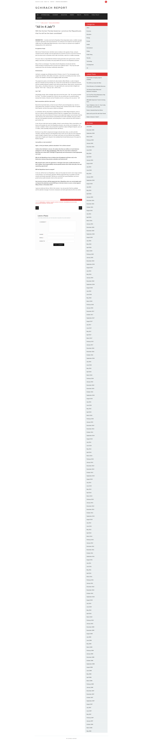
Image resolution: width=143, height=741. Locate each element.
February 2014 (90, 459)
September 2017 (91, 318)
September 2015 (91, 395)
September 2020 (91, 234)
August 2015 (90, 398)
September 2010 (91, 596)
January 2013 (90, 502)
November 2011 (90, 549)
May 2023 (89, 173)
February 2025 (90, 140)
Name (41, 234)
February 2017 (90, 341)
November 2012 (90, 509)
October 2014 (90, 432)
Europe (88, 41)
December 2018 (90, 281)
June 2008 (89, 670)
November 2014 (90, 428)
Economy (55, 15)
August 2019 (90, 267)
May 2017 (89, 331)
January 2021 (90, 224)
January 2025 (90, 143)
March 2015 (89, 415)
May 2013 (89, 489)
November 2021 (90, 203)
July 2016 (89, 361)
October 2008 (90, 660)
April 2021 (89, 217)
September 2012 (91, 516)
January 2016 (90, 381)
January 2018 (90, 308)
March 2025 (89, 136)
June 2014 (89, 445)
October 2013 (90, 472)
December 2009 (90, 627)
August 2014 (90, 438)
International (45, 15)
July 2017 (89, 324)
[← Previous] (37, 208)
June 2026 (89, 126)
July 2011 (89, 563)
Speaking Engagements (61, 1)
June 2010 (89, 606)
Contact (52, 1)
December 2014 (90, 425)
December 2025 (90, 130)
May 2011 (89, 569)
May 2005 (89, 731)
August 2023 (90, 163)
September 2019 (91, 264)
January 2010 (90, 623)
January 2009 (90, 653)
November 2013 (90, 469)
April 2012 (89, 533)
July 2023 (89, 166)
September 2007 (91, 700)
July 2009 (89, 637)
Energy (72, 15)
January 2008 (90, 687)
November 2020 (90, 230)
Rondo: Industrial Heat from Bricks (95, 110)
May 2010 (89, 610)
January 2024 (90, 160)
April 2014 (89, 452)
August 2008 (90, 667)
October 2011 (90, 553)
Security (39, 18)
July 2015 (89, 402)
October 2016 (90, 355)
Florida (48, 202)
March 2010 (89, 616)
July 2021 (89, 213)
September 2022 (91, 180)
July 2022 (89, 187)
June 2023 (89, 170)
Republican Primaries (40, 203)
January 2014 (90, 462)
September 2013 (91, 475)
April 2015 (89, 412)
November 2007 (90, 694)
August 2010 (90, 600)
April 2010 (89, 613)
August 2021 (90, 210)
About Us (46, 1)
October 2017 (90, 314)
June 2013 (89, 486)
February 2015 (90, 418)
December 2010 (90, 586)
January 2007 (90, 721)
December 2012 (90, 506)
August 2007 (90, 704)
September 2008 (91, 664)
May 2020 (89, 244)
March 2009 (89, 647)
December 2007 (90, 690)
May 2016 (89, 368)
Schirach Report (51, 7)
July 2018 (89, 291)
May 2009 (89, 643)
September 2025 (91, 133)
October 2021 (90, 207)
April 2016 (89, 371)
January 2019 (90, 277)
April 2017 (89, 334)
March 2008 (89, 680)
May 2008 (89, 674)
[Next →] (80, 208)
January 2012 (90, 543)
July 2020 (89, 240)
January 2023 (90, 177)
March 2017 (89, 338)
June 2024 (89, 150)
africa (88, 27)
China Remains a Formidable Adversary (96, 86)
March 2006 (89, 727)
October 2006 (90, 724)
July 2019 (89, 271)
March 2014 (89, 455)
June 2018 (89, 294)
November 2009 (90, 630)
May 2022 (89, 190)
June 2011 (89, 566)
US (37, 15)
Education (64, 15)
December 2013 (90, 465)
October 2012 (90, 512)
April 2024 (89, 156)
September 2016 (91, 358)
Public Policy (95, 15)
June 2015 (89, 405)
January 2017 (90, 344)
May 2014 (89, 449)
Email (41, 237)
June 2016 (89, 365)
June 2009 (89, 640)
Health (79, 15)
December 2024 (90, 146)
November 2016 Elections (70, 202)
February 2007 (90, 717)
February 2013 (90, 499)
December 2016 (90, 348)
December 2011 (90, 546)
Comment (43, 222)
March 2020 (89, 250)
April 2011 (89, 573)
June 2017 (89, 328)
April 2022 (89, 193)
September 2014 (91, 435)
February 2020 (90, 254)
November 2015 (90, 388)
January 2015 (90, 422)
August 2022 (90, 183)
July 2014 (89, 442)
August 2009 (90, 633)
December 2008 (90, 657)
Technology (89, 61)
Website (42, 241)
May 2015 (89, 408)
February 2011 (90, 580)
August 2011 (90, 559)
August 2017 (90, 321)
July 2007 (89, 707)
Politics (86, 15)
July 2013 (89, 482)
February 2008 (90, 684)
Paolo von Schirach (54, 22)
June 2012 (89, 526)
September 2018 (91, 284)
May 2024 (89, 153)
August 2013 (90, 479)
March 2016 (89, 375)
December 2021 (90, 200)
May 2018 (89, 297)
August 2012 (90, 519)
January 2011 (90, 583)
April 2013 (89, 492)
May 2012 (89, 529)
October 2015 (90, 391)
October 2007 (90, 697)
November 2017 (90, 311)
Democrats (42, 202)
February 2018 (90, 304)
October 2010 (90, 593)
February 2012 (90, 539)
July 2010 (89, 603)
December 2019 (90, 261)
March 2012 (89, 536)
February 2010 (90, 620)
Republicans (50, 203)
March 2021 (89, 220)
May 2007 (89, 714)
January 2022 (90, 197)
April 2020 (89, 247)
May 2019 (89, 274)
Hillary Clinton (54, 202)
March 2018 (89, 301)
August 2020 (90, 237)
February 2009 (90, 650)
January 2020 (90, 257)
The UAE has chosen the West (94, 82)
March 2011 (89, 576)
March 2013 (89, 496)
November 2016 (90, 351)
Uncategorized (90, 64)
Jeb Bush (61, 202)
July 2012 (89, 522)
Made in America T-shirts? (93, 116)
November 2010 (90, 590)
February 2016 (90, 378)
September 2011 (90, 556)
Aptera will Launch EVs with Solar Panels (96, 113)
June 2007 (89, 711)
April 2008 (89, 677)
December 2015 (90, 385)
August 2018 (90, 287)
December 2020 (90, 227)
